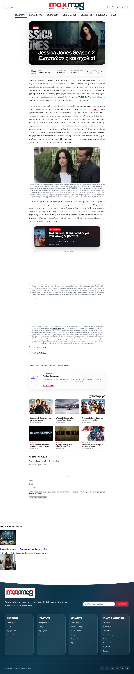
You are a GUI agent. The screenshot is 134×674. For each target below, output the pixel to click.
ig (117, 668)
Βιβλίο (9, 627)
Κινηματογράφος (45, 622)
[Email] (128, 7)
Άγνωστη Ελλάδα (109, 643)
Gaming (42, 635)
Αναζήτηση (122, 604)
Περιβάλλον (107, 631)
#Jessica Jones (34, 365)
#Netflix (44, 365)
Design (73, 635)
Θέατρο (41, 627)
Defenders (95, 109)
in (96, 72)
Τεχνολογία (107, 627)
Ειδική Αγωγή (108, 635)
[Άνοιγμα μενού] (12, 7)
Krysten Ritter (56, 328)
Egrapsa (106, 651)
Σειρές (68, 47)
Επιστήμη (106, 622)
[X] (113, 7)
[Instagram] (118, 7)
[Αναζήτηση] (6, 7)
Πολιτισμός (11, 622)
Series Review (57, 47)
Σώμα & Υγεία (76, 631)
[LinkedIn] (123, 7)
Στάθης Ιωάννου (51, 376)
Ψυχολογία (75, 639)
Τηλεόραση (78, 47)
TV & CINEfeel (40, 353)
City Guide (107, 647)
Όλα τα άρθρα (48, 385)
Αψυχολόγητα (76, 643)
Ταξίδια (105, 639)
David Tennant (73, 186)
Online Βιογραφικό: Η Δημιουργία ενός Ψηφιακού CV (23, 549)
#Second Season (63, 365)
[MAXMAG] (67, 6)
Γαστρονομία (76, 622)
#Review (52, 365)
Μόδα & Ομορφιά (77, 627)
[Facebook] (108, 7)
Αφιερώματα (11, 631)
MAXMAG (79, 83)
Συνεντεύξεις (11, 635)
